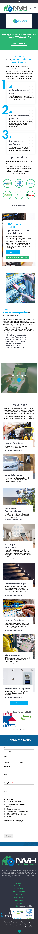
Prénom (6, 762)
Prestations (19, 903)
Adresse (7, 766)
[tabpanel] (9, 716)
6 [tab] (20, 729)
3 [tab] (16, 729)
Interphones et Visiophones (17, 688)
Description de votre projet (13, 821)
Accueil (18, 883)
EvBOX (15, 347)
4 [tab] (17, 729)
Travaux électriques (14, 443)
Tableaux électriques (14, 620)
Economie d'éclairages (15, 583)
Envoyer (8, 836)
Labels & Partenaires (19, 892)
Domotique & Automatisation (17, 812)
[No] (35, 927)
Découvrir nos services (18, 205)
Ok (19, 931)
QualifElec (17, 345)
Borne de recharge (13, 809)
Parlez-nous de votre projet (18, 257)
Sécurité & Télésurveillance (16, 814)
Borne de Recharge (13, 475)
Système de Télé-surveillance (13, 509)
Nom (6, 756)
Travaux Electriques (14, 802)
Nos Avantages (18, 889)
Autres (9, 817)
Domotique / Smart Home (11, 545)
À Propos (19, 895)
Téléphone (8, 783)
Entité (6, 748)
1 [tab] (13, 729)
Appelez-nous (14, 252)
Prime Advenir (17, 343)
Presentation (18, 886)
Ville (6, 775)
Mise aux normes (12, 655)
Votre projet (9, 799)
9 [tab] (24, 729)
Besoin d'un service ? (20, 703)
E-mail (7, 791)
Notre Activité (19, 900)
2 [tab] (14, 729)
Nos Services (19, 897)
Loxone (22, 347)
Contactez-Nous (19, 43)
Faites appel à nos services (13, 450)
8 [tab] (23, 729)
